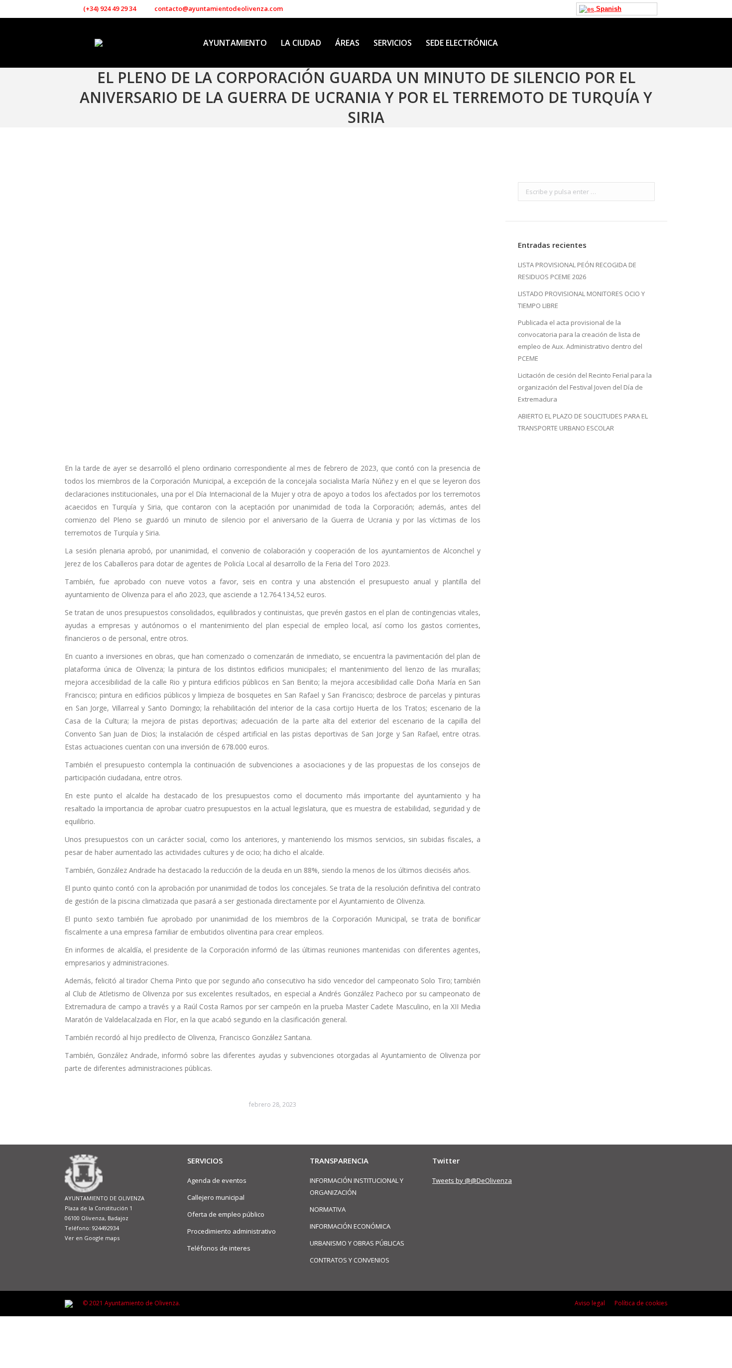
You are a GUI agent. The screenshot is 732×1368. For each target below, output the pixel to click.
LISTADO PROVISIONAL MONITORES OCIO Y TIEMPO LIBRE (581, 299)
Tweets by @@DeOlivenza (472, 1180)
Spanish (607, 8)
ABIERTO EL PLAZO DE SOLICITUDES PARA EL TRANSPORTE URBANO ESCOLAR (583, 422)
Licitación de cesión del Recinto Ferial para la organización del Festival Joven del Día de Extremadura (585, 387)
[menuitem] (235, 43)
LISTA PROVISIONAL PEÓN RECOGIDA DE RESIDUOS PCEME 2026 (577, 270)
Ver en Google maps (92, 1238)
